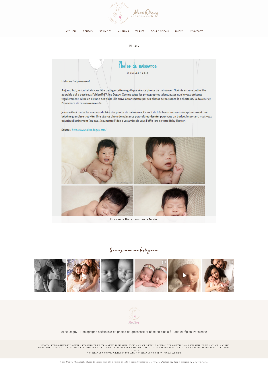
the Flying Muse (200, 361)
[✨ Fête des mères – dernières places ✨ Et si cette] (83, 275)
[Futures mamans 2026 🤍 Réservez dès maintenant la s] (117, 275)
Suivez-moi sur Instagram (134, 250)
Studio (88, 31)
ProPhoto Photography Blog (164, 361)
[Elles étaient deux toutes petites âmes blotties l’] (151, 275)
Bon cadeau (160, 31)
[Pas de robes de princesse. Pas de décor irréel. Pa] (50, 275)
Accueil (71, 31)
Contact (196, 31)
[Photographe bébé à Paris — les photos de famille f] (218, 275)
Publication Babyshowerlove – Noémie (134, 219)
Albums (123, 31)
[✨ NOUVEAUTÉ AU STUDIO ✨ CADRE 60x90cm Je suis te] (184, 275)
